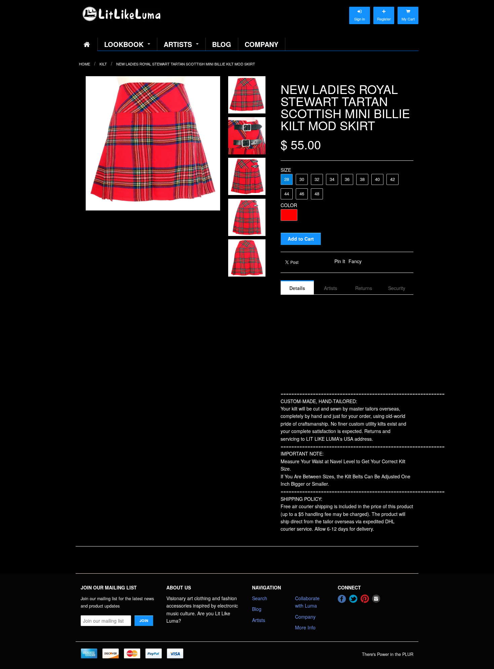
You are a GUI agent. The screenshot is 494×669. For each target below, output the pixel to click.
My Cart (408, 12)
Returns (363, 288)
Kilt (103, 63)
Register (384, 12)
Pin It (339, 261)
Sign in (359, 12)
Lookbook (123, 44)
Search (259, 598)
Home (84, 63)
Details (297, 288)
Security (396, 288)
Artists (178, 44)
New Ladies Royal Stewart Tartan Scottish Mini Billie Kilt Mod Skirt (185, 63)
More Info (305, 627)
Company (261, 44)
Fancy (355, 261)
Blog (221, 44)
